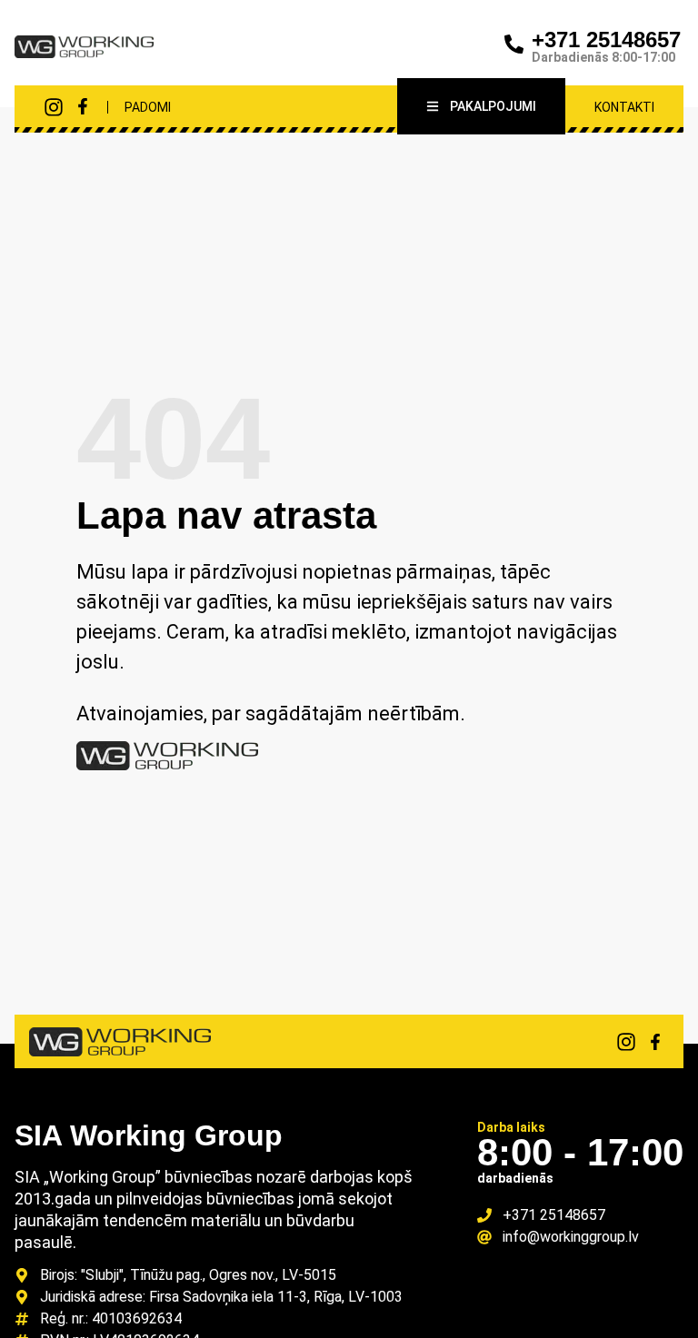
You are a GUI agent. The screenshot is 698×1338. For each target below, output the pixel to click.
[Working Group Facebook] (83, 106)
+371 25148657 (606, 39)
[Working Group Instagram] (54, 107)
